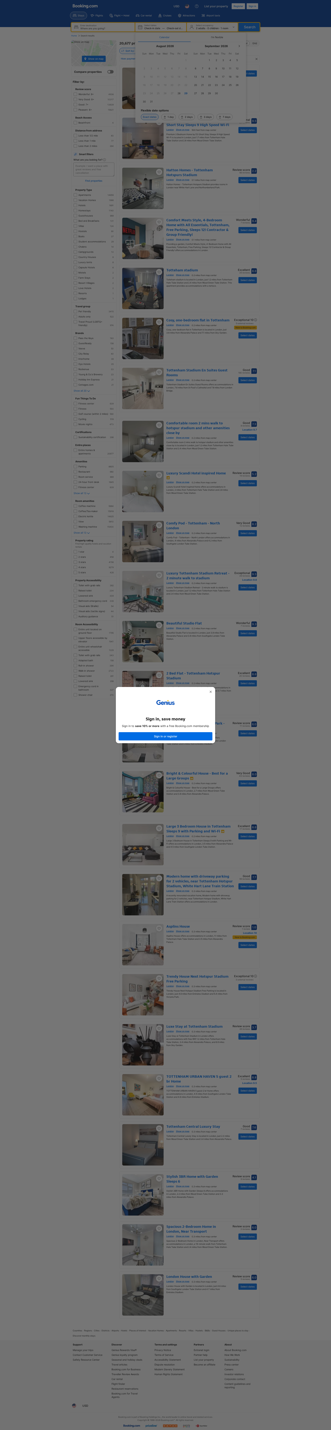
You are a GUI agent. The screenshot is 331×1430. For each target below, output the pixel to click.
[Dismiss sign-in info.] (211, 692)
